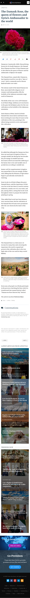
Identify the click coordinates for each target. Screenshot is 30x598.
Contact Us (22, 588)
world (20, 72)
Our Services (20, 585)
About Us (12, 585)
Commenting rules (5, 317)
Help (14, 593)
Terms (3, 591)
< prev (4, 340)
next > (25, 340)
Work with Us (20, 593)
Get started (15, 567)
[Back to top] (27, 595)
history (3, 253)
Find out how (15, 545)
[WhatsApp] (23, 59)
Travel (13, 300)
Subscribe (14, 588)
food (2, 83)
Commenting (24, 591)
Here (22, 297)
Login (6, 585)
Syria (12, 72)
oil (19, 79)
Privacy (9, 591)
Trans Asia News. (12, 576)
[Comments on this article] (27, 59)
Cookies (16, 591)
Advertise (6, 588)
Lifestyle (4, 7)
